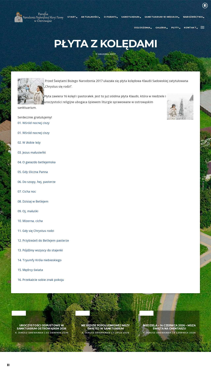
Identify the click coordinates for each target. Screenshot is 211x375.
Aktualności (90, 17)
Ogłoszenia (142, 27)
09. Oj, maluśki (28, 211)
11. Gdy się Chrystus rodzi (36, 231)
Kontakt (190, 27)
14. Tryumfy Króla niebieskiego (39, 260)
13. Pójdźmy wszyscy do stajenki (40, 250)
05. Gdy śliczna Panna (33, 172)
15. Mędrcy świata (30, 270)
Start (71, 17)
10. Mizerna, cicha (30, 221)
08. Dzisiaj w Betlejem (33, 201)
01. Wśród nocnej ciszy (33, 123)
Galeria (160, 27)
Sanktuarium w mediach (161, 17)
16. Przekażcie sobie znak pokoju (41, 280)
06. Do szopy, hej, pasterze (37, 182)
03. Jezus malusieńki (32, 152)
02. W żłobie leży (29, 142)
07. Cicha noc (27, 191)
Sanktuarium (130, 17)
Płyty (175, 27)
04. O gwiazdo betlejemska (37, 162)
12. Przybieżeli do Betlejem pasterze (43, 240)
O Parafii (110, 17)
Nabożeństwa (193, 17)
